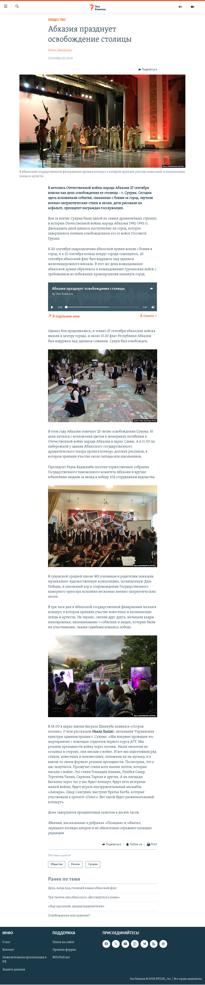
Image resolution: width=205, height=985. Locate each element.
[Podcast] (163, 944)
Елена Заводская (60, 50)
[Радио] (180, 7)
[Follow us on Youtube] (125, 944)
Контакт (8, 949)
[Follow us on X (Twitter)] (116, 944)
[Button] (147, 69)
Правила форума (64, 949)
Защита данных (13, 969)
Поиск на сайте (63, 942)
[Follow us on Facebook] (106, 944)
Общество (57, 20)
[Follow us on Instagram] (135, 944)
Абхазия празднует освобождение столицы (88, 289)
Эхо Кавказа (64, 294)
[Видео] (193, 7)
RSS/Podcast (61, 957)
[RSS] (154, 944)
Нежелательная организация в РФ (24, 959)
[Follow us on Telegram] (144, 944)
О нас (6, 942)
